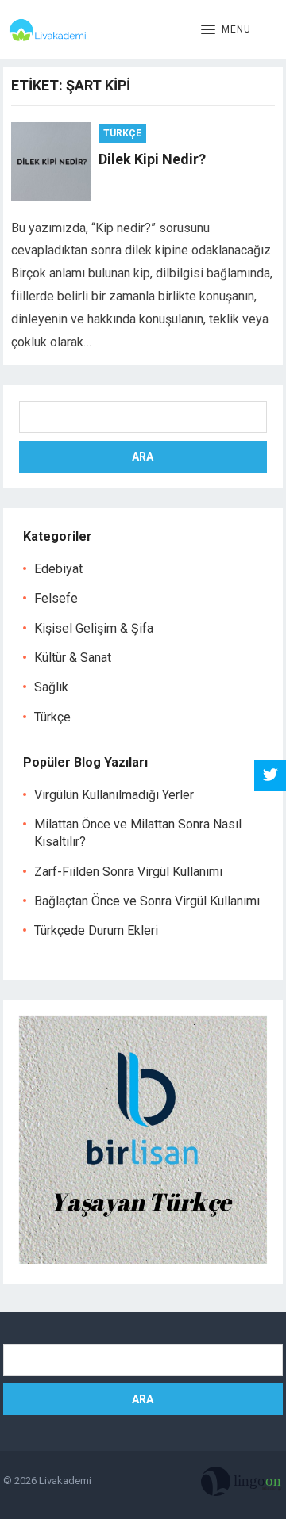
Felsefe (56, 598)
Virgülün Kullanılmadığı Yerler (114, 794)
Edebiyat (58, 568)
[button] (226, 30)
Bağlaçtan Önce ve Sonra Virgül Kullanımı (147, 901)
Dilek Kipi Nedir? (152, 159)
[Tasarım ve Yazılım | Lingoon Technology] (242, 1485)
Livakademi (65, 1480)
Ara (142, 456)
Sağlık (51, 686)
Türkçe (122, 133)
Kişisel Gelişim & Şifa (93, 628)
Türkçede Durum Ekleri (96, 930)
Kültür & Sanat (72, 657)
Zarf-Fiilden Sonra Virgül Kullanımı (128, 871)
